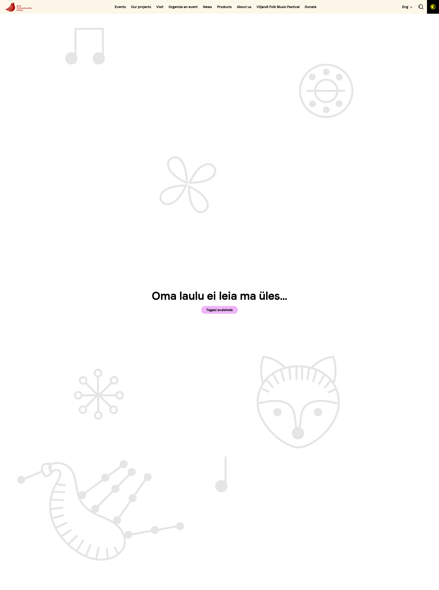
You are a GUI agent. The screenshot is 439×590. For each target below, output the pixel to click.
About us (244, 7)
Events (120, 7)
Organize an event (183, 7)
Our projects (141, 7)
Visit (159, 7)
